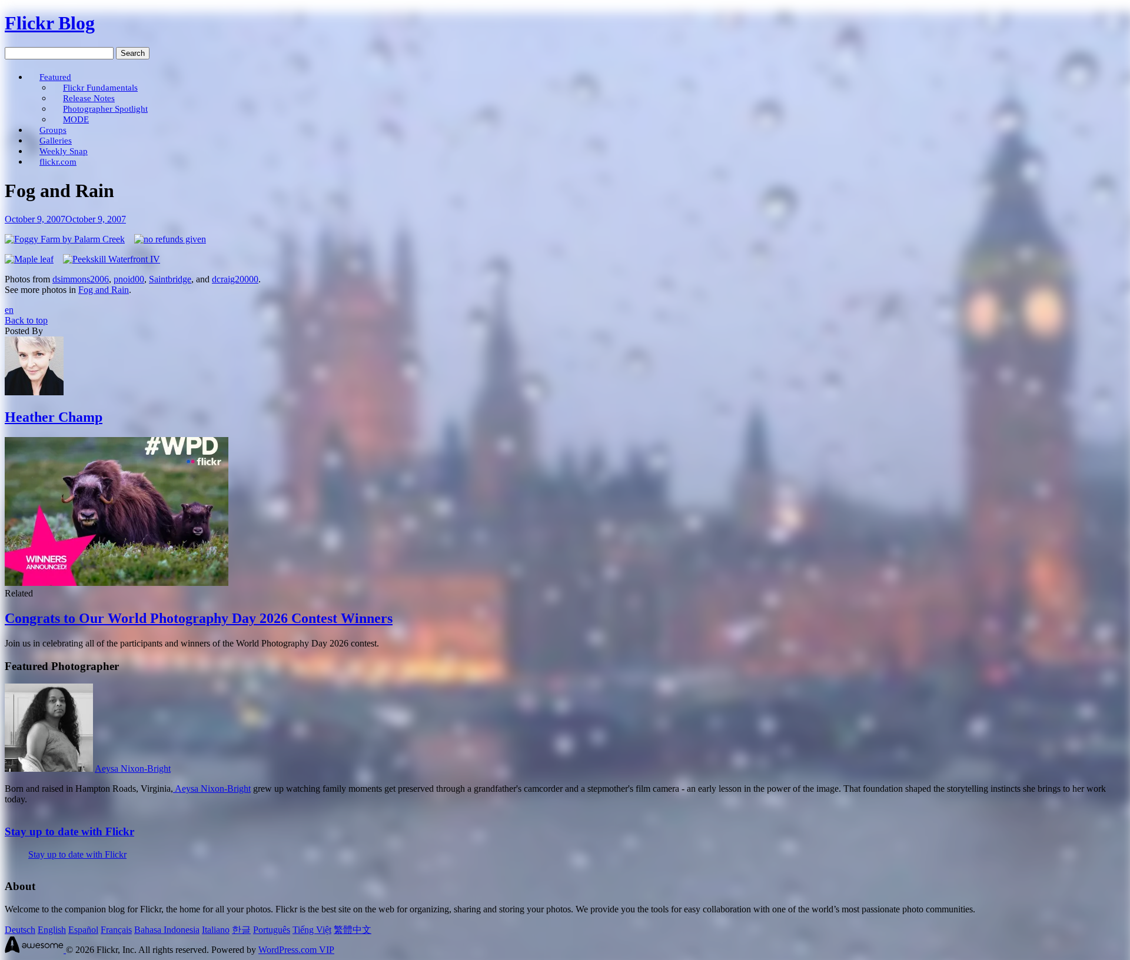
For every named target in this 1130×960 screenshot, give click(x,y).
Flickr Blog (50, 23)
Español (83, 930)
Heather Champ (53, 417)
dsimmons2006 (80, 279)
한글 (241, 930)
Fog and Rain (103, 290)
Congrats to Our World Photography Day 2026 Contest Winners (199, 618)
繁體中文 (352, 930)
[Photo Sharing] (65, 239)
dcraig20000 (235, 279)
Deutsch (20, 930)
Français (116, 930)
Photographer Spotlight (105, 109)
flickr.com (58, 161)
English (52, 930)
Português (271, 930)
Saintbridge (170, 279)
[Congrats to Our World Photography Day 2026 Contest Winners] (116, 583)
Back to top (26, 320)
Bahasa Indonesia (167, 930)
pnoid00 (129, 279)
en (9, 310)
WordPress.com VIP (296, 950)
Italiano (216, 930)
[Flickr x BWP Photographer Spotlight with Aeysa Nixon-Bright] (49, 769)
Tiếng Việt (312, 930)
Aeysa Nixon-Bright (133, 769)
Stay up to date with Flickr (69, 831)
